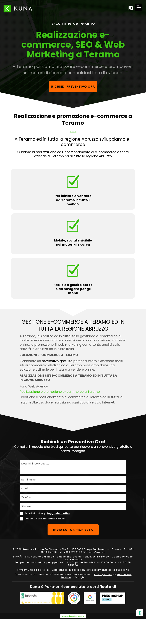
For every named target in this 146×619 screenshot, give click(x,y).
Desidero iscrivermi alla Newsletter (45, 518)
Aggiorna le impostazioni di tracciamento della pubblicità (90, 570)
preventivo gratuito (57, 361)
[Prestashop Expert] (112, 598)
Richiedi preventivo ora (73, 86)
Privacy (22, 570)
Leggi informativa (58, 513)
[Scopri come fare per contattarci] (131, 8)
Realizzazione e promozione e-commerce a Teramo (60, 392)
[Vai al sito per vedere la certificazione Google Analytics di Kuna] (74, 598)
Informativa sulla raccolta (73, 616)
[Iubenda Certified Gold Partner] (42, 598)
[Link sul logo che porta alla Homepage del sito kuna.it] (18, 8)
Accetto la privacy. (47, 513)
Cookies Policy (39, 570)
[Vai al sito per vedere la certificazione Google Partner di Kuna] (90, 598)
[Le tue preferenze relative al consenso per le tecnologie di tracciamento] (139, 612)
